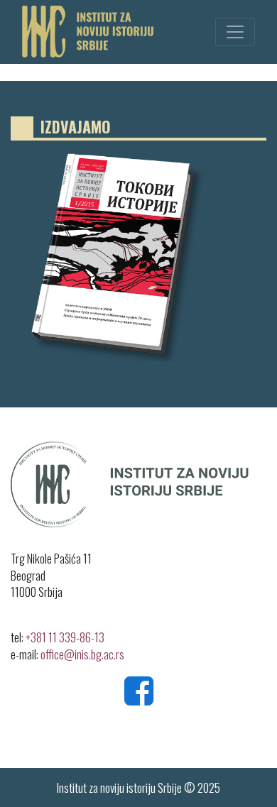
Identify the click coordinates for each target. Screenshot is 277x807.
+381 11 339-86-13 (65, 637)
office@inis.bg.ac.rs (82, 654)
